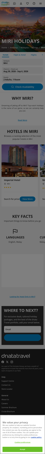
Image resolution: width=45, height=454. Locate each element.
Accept (22, 449)
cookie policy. (36, 437)
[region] (22, 434)
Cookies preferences (22, 442)
